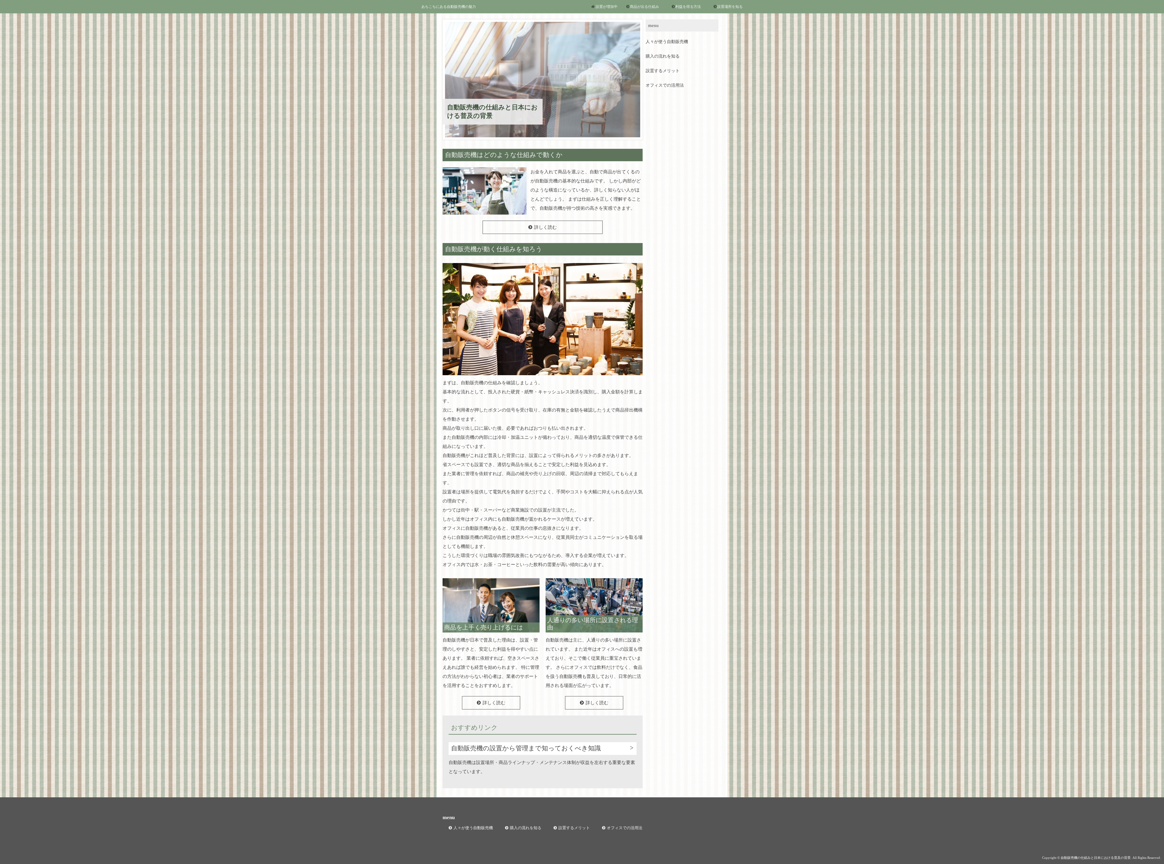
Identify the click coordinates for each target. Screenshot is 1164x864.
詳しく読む (545, 227)
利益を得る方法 (688, 7)
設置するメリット (663, 70)
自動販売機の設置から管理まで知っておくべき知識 (526, 748)
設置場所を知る (730, 7)
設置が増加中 (606, 7)
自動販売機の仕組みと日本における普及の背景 (492, 111)
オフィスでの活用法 (665, 85)
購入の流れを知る (663, 56)
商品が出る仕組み (644, 7)
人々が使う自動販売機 (667, 41)
